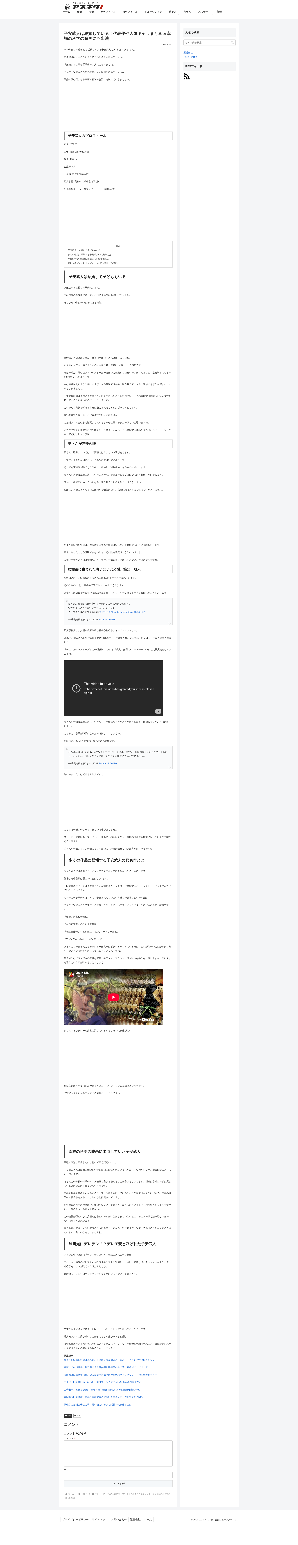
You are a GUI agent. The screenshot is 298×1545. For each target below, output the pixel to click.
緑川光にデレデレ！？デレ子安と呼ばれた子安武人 (93, 263)
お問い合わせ (190, 56)
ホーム (148, 1519)
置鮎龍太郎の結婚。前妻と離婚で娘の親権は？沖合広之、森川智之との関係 (103, 1397)
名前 (66, 1470)
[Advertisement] (118, 106)
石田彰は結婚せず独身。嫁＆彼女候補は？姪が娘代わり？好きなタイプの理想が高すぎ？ (110, 1374)
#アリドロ (105, 612)
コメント (70, 1438)
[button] (232, 42)
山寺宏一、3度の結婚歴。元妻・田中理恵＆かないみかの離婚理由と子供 (102, 1389)
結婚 (78, 1415)
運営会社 (188, 52)
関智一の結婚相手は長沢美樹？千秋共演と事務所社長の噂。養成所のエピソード (106, 1367)
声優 (69, 1415)
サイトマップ (100, 1519)
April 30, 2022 (106, 619)
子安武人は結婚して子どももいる (84, 250)
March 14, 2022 (107, 763)
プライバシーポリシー (75, 1519)
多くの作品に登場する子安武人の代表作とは (89, 254)
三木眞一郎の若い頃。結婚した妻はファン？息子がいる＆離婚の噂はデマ (102, 1382)
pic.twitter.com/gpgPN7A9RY (128, 612)
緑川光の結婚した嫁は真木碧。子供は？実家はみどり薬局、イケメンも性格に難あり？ (109, 1359)
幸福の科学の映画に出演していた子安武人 (88, 259)
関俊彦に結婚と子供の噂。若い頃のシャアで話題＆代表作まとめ (97, 1404)
